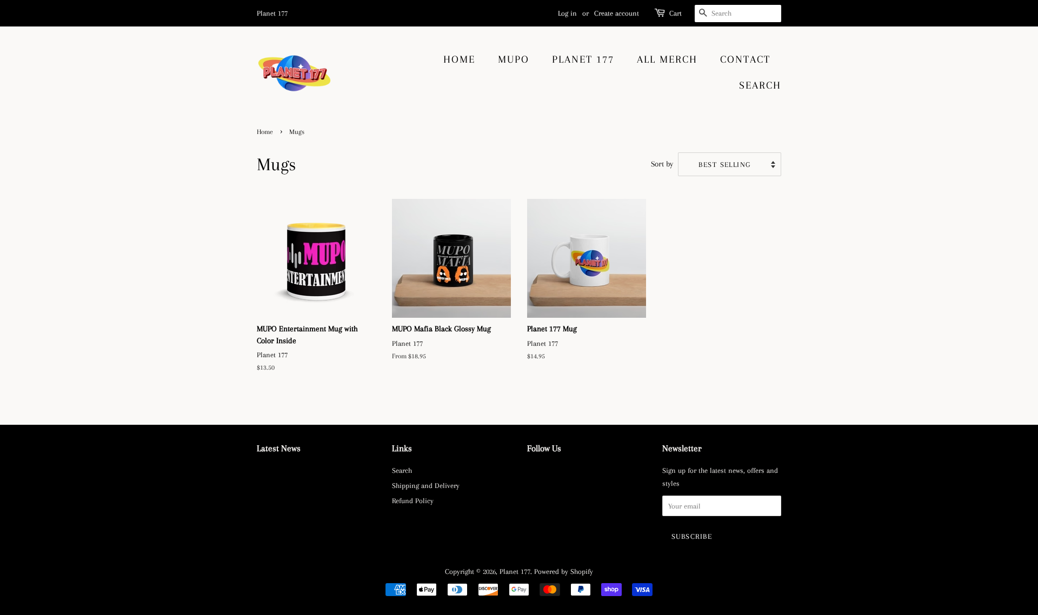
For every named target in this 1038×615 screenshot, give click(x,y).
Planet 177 (583, 59)
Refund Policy (413, 500)
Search (760, 85)
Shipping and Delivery (426, 485)
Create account (616, 13)
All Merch (667, 59)
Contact (745, 59)
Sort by (662, 163)
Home (459, 59)
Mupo (513, 59)
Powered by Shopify (563, 571)
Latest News (279, 448)
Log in (567, 13)
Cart (675, 13)
